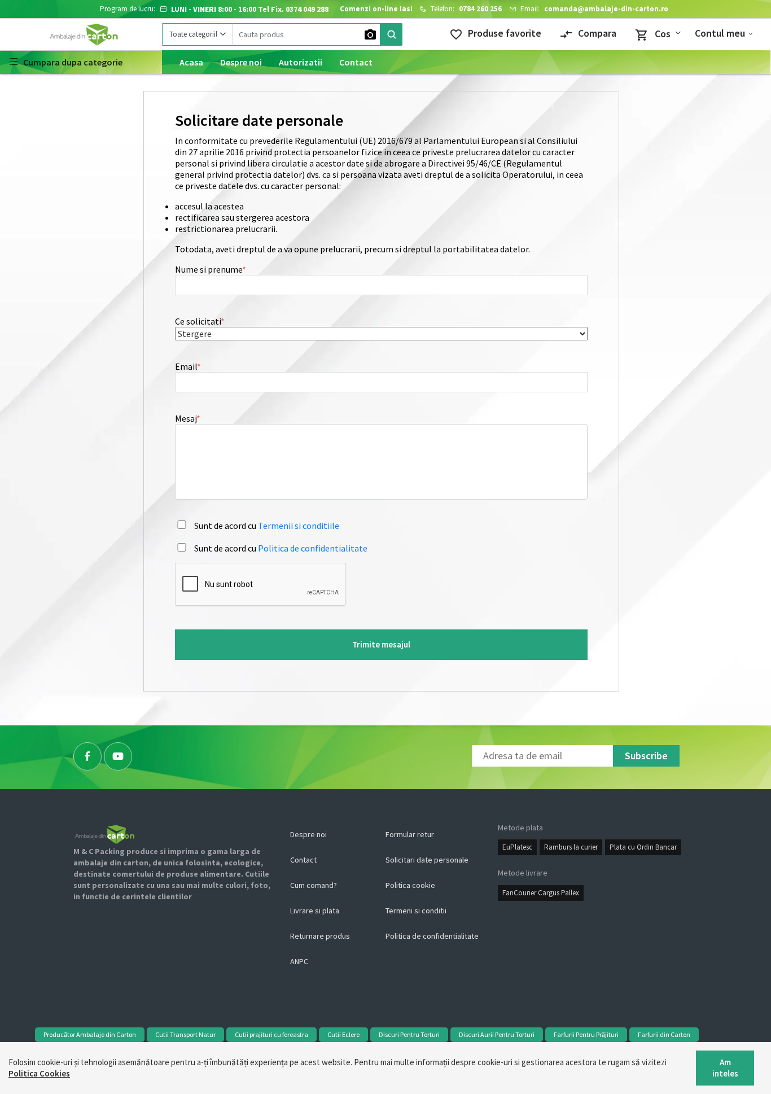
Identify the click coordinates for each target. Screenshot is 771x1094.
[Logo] (81, 34)
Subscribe (646, 755)
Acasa (191, 62)
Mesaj (186, 418)
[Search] (391, 34)
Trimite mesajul (381, 644)
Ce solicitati (198, 321)
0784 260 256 (480, 9)
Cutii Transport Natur (185, 1034)
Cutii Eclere (343, 1034)
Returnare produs (320, 936)
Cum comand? (313, 885)
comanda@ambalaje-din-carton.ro (606, 9)
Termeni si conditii (416, 910)
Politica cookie (410, 885)
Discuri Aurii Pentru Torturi (497, 1034)
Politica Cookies (39, 1073)
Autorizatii (300, 62)
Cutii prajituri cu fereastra (271, 1034)
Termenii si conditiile (298, 525)
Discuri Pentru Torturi (409, 1034)
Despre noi (241, 62)
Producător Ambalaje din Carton (89, 1034)
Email (186, 366)
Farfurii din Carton (664, 1034)
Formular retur (410, 834)
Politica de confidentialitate (312, 548)
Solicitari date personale (427, 860)
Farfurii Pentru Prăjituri (586, 1034)
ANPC (299, 961)
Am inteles (725, 1068)
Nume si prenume (209, 269)
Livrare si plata (314, 910)
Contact (356, 62)
